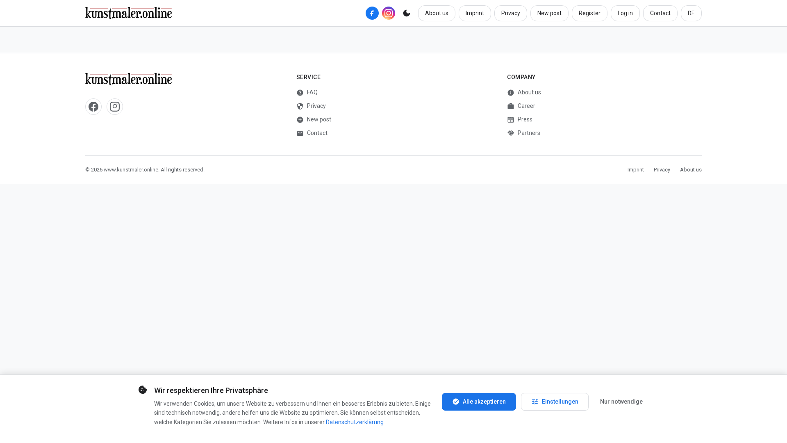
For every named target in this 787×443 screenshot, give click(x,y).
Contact (660, 13)
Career (521, 106)
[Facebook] (372, 13)
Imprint (475, 13)
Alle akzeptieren (479, 401)
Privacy (510, 13)
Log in (625, 13)
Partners (523, 133)
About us (436, 13)
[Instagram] (388, 13)
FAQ (307, 92)
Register (589, 13)
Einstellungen (554, 401)
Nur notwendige (621, 401)
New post (549, 13)
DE (691, 13)
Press (519, 119)
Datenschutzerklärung (355, 422)
